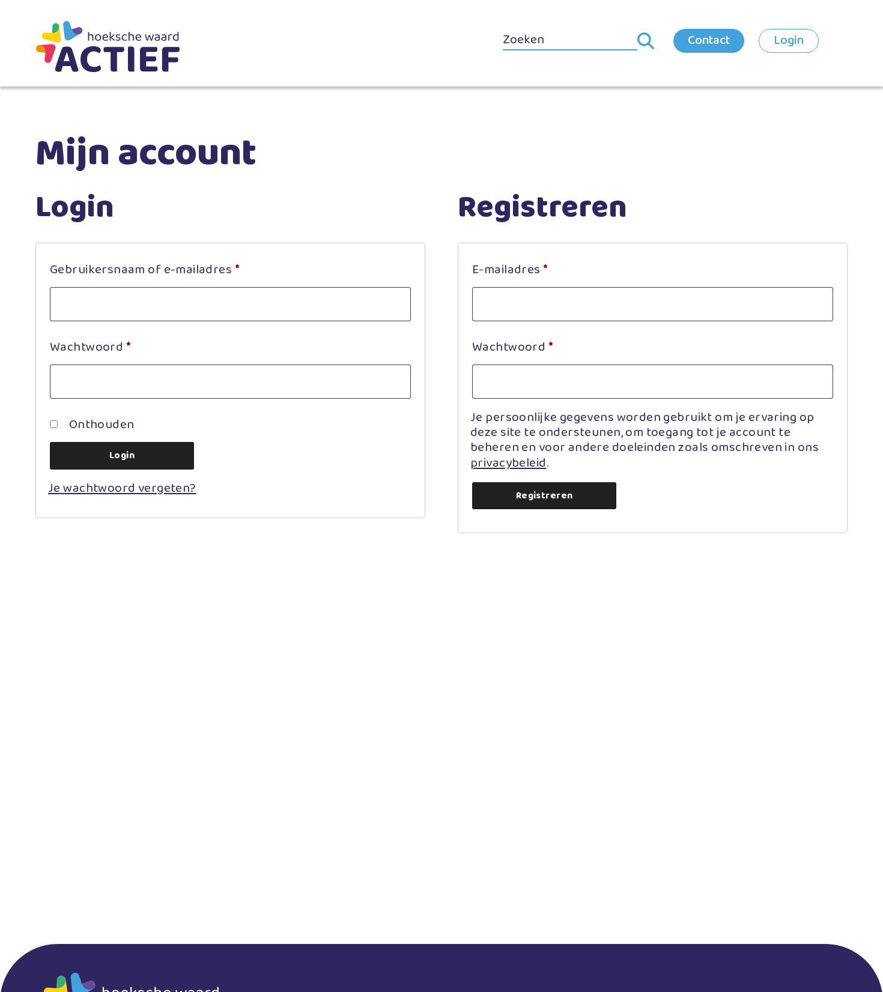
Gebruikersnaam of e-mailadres (164, 269)
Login (789, 40)
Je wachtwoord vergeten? (122, 488)
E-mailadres (529, 269)
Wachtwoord (110, 346)
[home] (107, 46)
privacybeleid (508, 463)
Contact (709, 40)
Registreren (544, 495)
